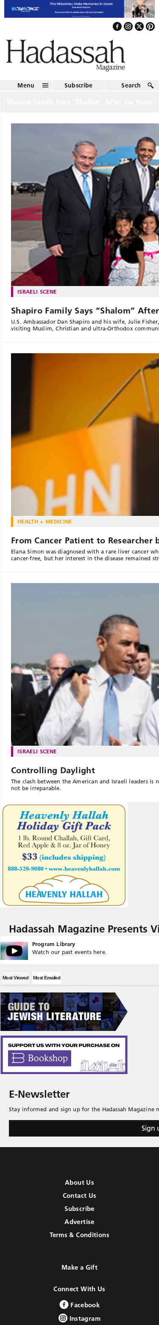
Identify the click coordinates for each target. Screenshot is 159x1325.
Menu (25, 92)
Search (131, 92)
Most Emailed (46, 984)
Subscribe (78, 92)
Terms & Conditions (79, 1242)
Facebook (84, 1312)
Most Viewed (15, 984)
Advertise (79, 1229)
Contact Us (80, 1203)
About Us (79, 1190)
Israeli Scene (36, 298)
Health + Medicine (44, 528)
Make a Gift (79, 1274)
